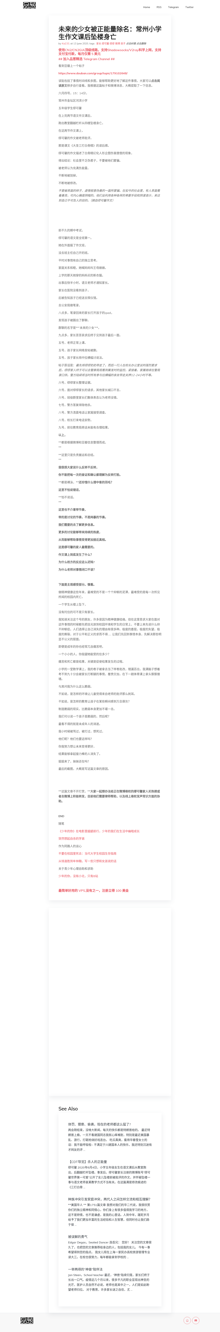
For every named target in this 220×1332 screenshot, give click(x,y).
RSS (159, 7)
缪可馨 (105, 43)
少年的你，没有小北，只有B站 (78, 876)
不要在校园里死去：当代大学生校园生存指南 (87, 853)
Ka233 (65, 43)
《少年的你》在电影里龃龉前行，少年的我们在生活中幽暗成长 (99, 831)
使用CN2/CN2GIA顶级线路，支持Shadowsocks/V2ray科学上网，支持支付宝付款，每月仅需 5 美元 (109, 52)
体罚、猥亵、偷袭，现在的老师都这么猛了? (99, 1124)
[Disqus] (110, 961)
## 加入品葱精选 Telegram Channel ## (86, 59)
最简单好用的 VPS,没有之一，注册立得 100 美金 (93, 891)
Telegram (173, 7)
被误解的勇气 (77, 1237)
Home (146, 7)
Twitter (189, 7)
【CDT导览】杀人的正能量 (87, 1162)
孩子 (123, 43)
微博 (117, 43)
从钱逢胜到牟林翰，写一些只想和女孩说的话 (87, 861)
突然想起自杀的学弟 (71, 838)
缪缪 (112, 43)
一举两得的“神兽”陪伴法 (85, 1269)
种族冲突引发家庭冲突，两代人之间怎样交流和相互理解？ (110, 1199)
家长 (98, 43)
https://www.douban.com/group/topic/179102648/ (93, 73)
